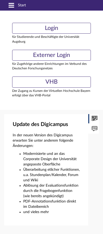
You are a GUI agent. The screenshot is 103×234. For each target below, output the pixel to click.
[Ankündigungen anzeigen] (93, 118)
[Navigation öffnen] (11, 6)
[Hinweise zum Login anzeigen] (93, 129)
